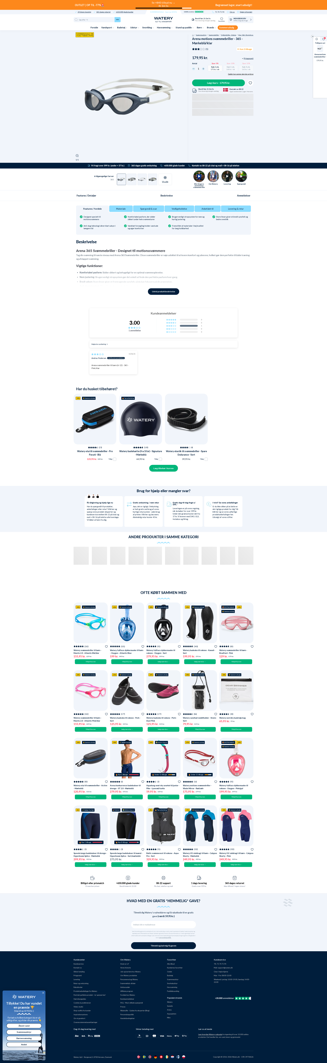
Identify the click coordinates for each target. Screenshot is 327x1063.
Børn (199, 27)
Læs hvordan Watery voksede (210, 1034)
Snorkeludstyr (172, 983)
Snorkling (147, 27)
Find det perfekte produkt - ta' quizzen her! (90, 995)
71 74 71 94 (219, 12)
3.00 (134, 322)
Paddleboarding (173, 991)
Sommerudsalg (227, 27)
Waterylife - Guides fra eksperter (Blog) (134, 1011)
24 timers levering (84, 12)
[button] (171, 326)
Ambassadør (125, 987)
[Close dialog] (43, 993)
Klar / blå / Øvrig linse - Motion (248, 35)
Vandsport (106, 27)
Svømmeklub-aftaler (128, 983)
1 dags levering (199, 883)
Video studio (78, 1007)
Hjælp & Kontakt (246, 12)
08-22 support (163, 883)
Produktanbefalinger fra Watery (85, 991)
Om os (232, 12)
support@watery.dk (225, 968)
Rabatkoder (78, 987)
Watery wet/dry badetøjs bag (232, 718)
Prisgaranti (78, 975)
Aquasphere (171, 1014)
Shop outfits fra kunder (82, 1011)
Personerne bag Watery (129, 979)
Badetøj (121, 27)
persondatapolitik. (165, 937)
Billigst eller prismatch (92, 883)
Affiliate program (126, 991)
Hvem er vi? (124, 964)
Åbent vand (24, 1025)
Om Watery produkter (128, 975)
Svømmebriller (214, 35)
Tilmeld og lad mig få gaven (163, 945)
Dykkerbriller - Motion (228, 35)
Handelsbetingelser (127, 1018)
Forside (94, 27)
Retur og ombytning (81, 983)
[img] (97, 354)
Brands (210, 27)
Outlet (169, 972)
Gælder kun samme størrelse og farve (240, 74)
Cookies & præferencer (82, 1003)
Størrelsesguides (80, 999)
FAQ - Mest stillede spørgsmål (131, 1003)
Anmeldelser (243, 195)
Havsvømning (164, 27)
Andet (24, 1044)
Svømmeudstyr (201, 35)
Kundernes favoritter (175, 968)
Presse (122, 1007)
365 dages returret (103, 12)
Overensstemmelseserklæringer (85, 1022)
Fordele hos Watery (127, 995)
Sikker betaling (79, 972)
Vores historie (125, 968)
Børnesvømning (24, 1038)
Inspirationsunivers (81, 1015)
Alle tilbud (171, 964)
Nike (168, 1018)
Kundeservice (79, 964)
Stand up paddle (184, 27)
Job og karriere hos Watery (130, 972)
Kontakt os (78, 968)
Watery (170, 1002)
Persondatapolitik (127, 1015)
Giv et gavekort (79, 1018)
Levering (77, 979)
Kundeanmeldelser (127, 999)
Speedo (170, 1006)
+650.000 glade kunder (124, 12)
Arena (169, 1010)
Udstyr (134, 27)
